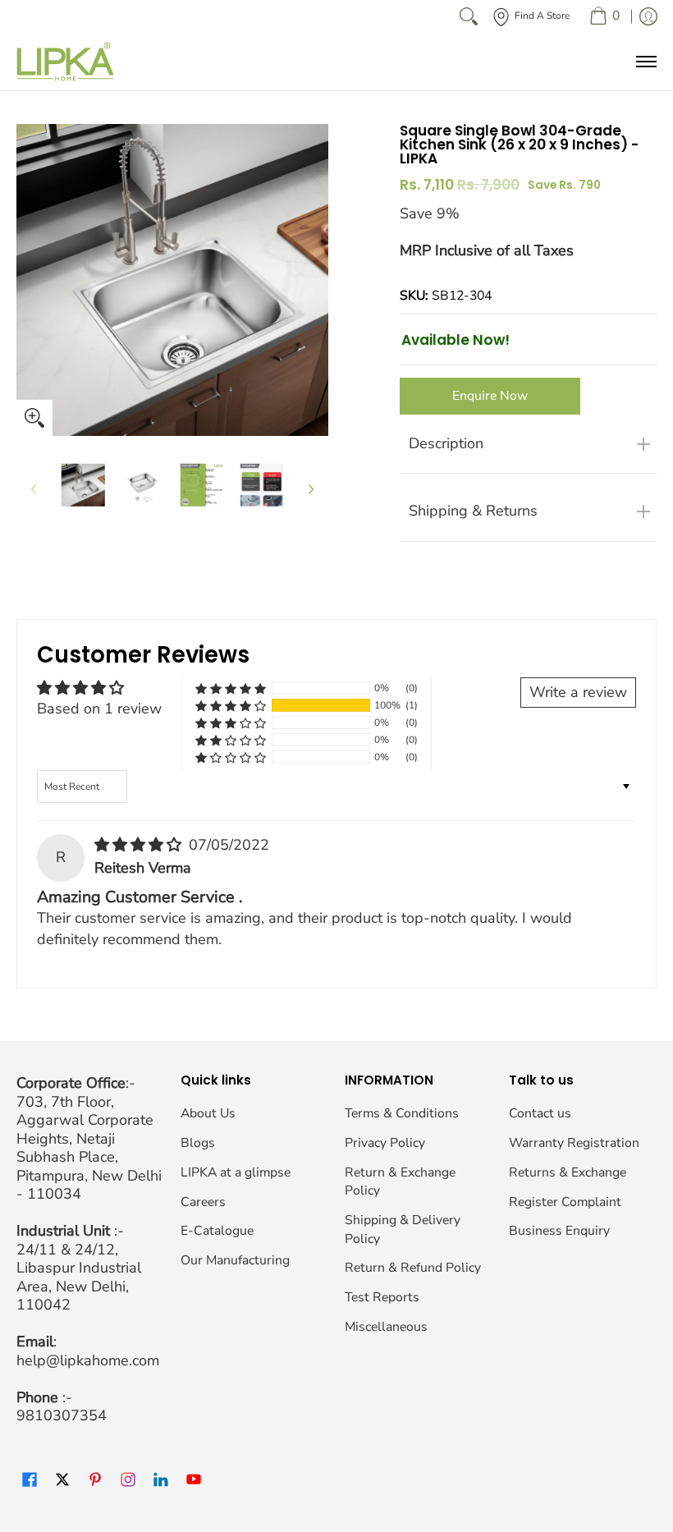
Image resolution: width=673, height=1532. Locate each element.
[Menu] (645, 61)
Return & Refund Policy (413, 1268)
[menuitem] (604, 16)
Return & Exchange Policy (400, 1181)
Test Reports (382, 1297)
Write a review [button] (578, 692)
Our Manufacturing (235, 1260)
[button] (230, 706)
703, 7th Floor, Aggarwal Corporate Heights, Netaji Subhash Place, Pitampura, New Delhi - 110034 (89, 1148)
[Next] (310, 489)
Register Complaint (565, 1202)
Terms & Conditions (402, 1113)
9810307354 (61, 1415)
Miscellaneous (386, 1327)
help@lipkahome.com (87, 1360)
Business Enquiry (559, 1231)
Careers (203, 1202)
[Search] (469, 16)
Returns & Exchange (567, 1172)
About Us (208, 1113)
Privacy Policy (385, 1143)
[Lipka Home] (65, 61)
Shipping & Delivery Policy (402, 1229)
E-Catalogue (217, 1231)
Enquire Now (490, 396)
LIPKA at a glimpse (236, 1172)
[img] (139, 845)
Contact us (540, 1113)
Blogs (198, 1143)
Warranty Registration (574, 1143)
